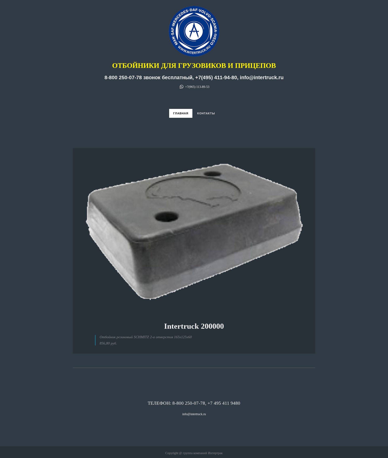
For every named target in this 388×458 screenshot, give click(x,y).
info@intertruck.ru (194, 414)
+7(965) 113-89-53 (196, 86)
